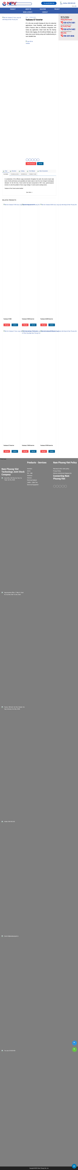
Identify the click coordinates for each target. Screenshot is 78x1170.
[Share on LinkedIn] (38, 160)
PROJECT (57, 9)
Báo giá (7, 325)
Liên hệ (40, 163)
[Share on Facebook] (27, 160)
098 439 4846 (68, 36)
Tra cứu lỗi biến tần (49, 3)
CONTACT (45, 12)
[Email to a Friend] (32, 160)
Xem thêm (28, 192)
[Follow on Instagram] (57, 486)
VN (73, 6)
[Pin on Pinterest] (35, 160)
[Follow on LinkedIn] (63, 486)
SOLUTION (43, 9)
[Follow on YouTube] (65, 486)
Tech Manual (32, 171)
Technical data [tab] (15, 174)
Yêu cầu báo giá (31, 163)
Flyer (6, 171)
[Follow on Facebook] (54, 486)
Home (27, 17)
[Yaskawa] (31, 97)
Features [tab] (6, 174)
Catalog (22, 171)
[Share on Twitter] (30, 160)
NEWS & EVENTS (27, 12)
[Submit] (10, 4)
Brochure (14, 171)
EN (75, 6)
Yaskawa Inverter (32, 17)
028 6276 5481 (69, 23)
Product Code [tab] (32, 174)
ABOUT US (28, 9)
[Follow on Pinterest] (60, 486)
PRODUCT (13, 9)
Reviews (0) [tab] (24, 174)
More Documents (43, 171)
